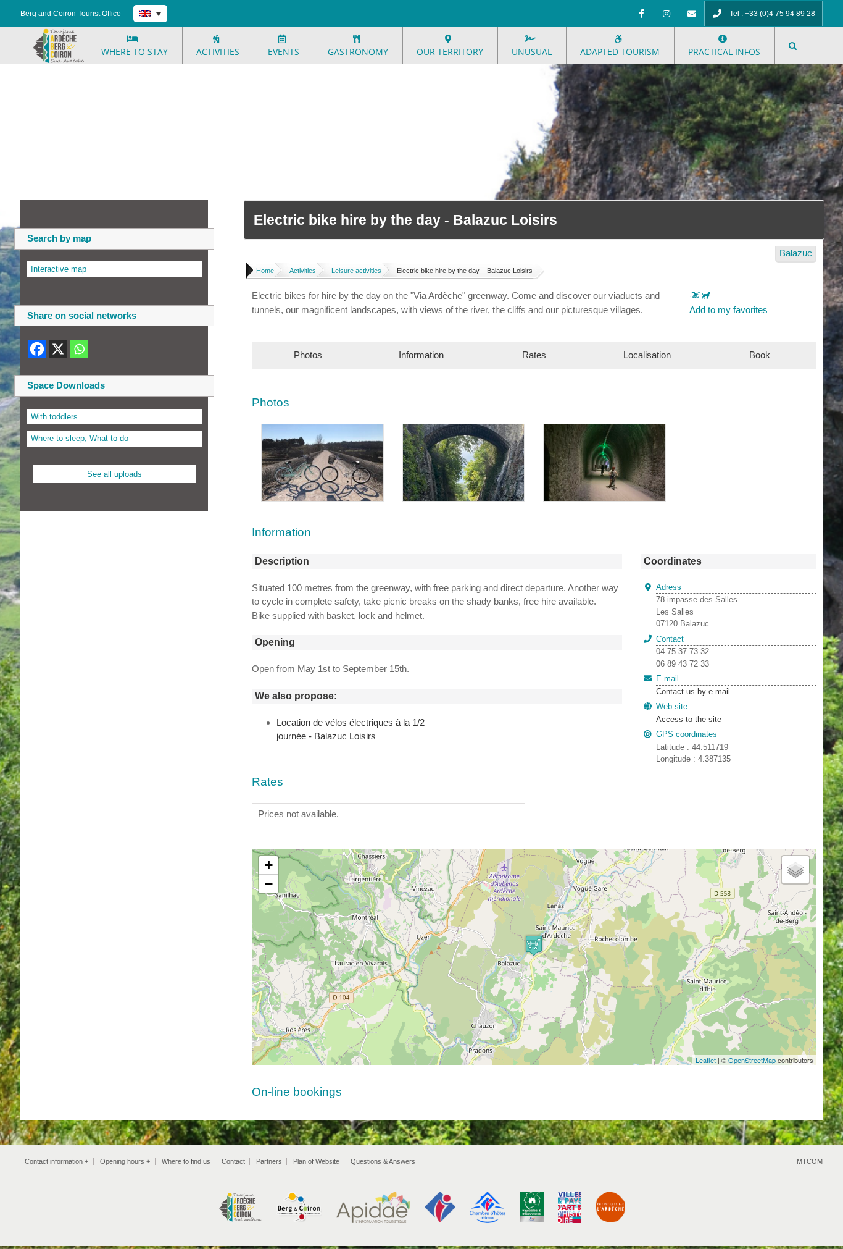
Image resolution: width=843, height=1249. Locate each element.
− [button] (269, 883)
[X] (58, 349)
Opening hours (125, 1161)
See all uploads (114, 474)
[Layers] (795, 869)
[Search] (793, 45)
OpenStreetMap (752, 1060)
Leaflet (706, 1060)
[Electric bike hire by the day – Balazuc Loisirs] (322, 431)
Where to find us (186, 1161)
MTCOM (810, 1161)
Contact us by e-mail (693, 685)
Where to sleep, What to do (79, 438)
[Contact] (691, 13)
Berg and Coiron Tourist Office (70, 13)
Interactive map (58, 269)
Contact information (56, 1161)
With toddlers (54, 416)
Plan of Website (316, 1161)
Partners (269, 1161)
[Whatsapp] (79, 349)
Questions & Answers (383, 1161)
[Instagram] (666, 13)
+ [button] (269, 865)
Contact (233, 1161)
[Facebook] (641, 13)
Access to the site (688, 719)
